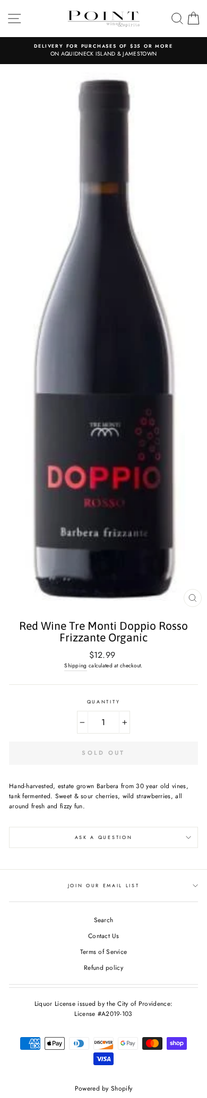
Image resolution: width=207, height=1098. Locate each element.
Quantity (103, 701)
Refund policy (103, 967)
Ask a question (104, 837)
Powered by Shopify (103, 1088)
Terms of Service (103, 951)
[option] (103, 50)
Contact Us (103, 935)
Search (104, 919)
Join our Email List (104, 885)
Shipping (75, 665)
